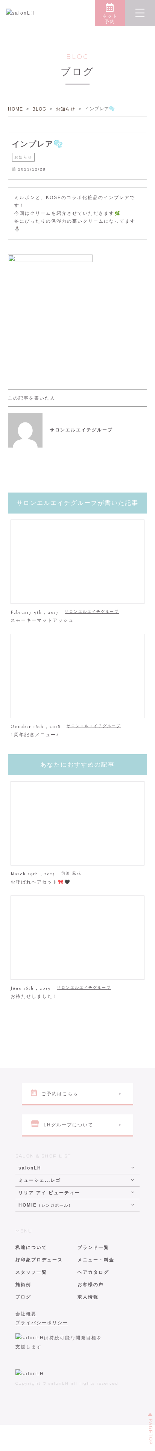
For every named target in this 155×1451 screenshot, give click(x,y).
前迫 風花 (71, 873)
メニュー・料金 (96, 1259)
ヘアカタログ (93, 1272)
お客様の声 (91, 1284)
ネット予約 (110, 18)
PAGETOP (150, 1432)
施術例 (23, 1284)
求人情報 (88, 1297)
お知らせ (23, 157)
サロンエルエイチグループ (92, 611)
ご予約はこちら (59, 1093)
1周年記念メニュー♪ (35, 734)
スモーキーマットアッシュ (42, 620)
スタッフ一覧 (31, 1272)
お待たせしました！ (34, 996)
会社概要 (25, 1313)
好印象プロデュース (39, 1259)
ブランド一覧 (93, 1247)
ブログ (23, 1297)
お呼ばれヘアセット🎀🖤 (41, 882)
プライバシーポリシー (41, 1322)
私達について (31, 1247)
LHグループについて (68, 1125)
